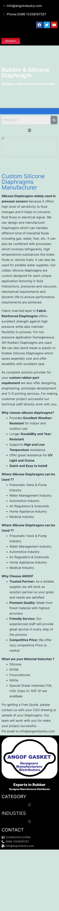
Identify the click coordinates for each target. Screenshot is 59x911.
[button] (29, 33)
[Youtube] (54, 25)
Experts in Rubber (29, 785)
